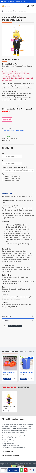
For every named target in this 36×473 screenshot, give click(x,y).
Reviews (5, 321)
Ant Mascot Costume (15, 326)
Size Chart (6, 316)
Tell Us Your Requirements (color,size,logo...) (14, 167)
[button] (17, 381)
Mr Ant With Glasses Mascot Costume (9, 406)
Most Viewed (23, 387)
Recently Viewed (9, 387)
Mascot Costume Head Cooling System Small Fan (10, 372)
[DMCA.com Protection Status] (18, 466)
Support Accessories (8, 174)
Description (7, 193)
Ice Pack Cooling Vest (26, 372)
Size (3, 153)
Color (3, 160)
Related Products (10, 352)
